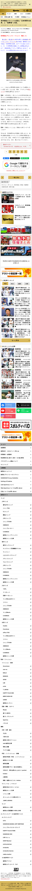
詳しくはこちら (7, 6)
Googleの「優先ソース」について (15, 170)
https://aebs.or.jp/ (5, 878)
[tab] (3, 13)
